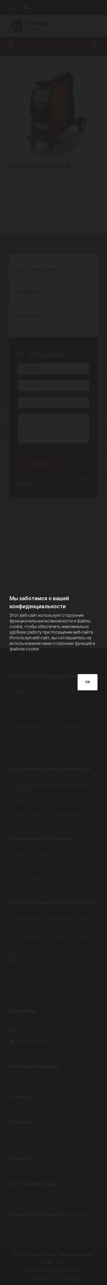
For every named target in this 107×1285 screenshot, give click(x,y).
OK (87, 682)
